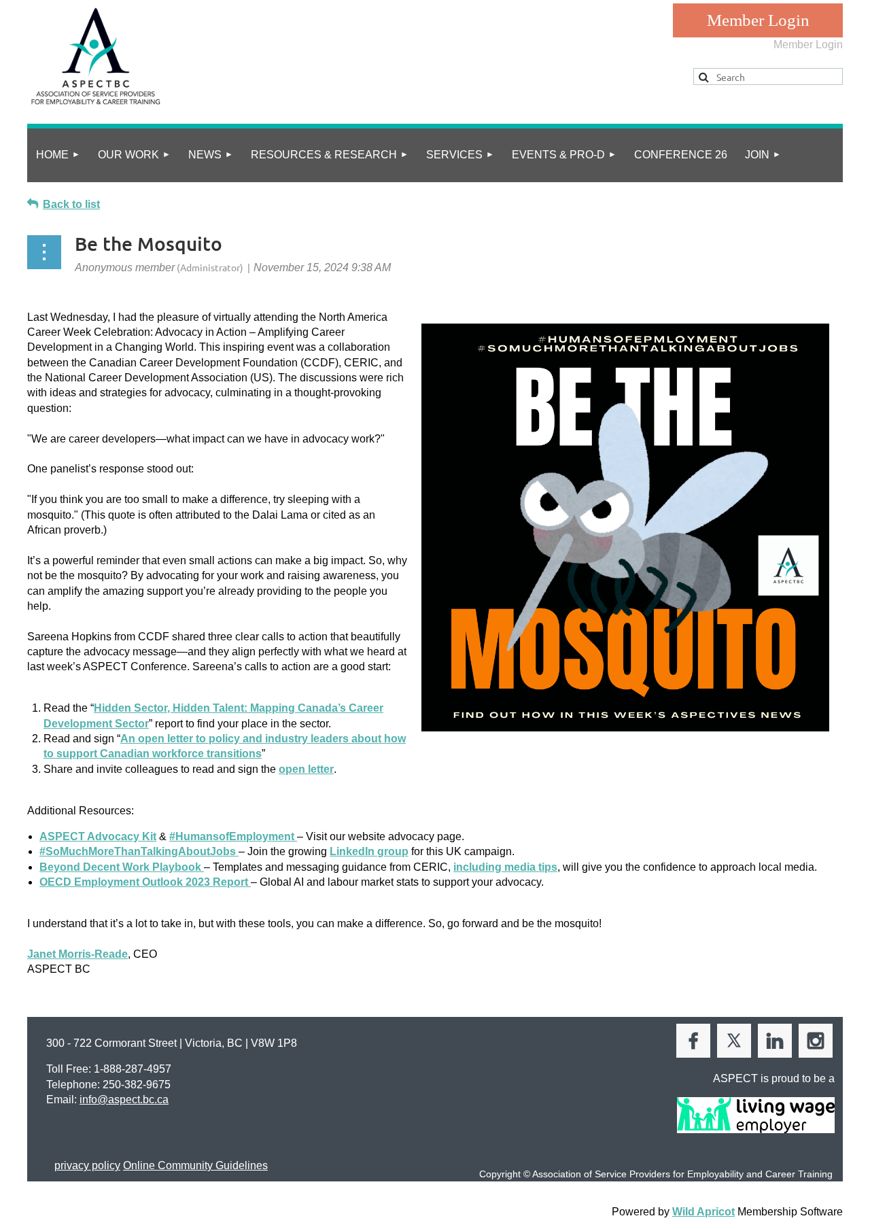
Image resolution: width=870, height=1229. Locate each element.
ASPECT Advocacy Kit (97, 836)
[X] (734, 1041)
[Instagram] (816, 1041)
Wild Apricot (703, 1211)
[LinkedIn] (775, 1041)
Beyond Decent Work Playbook (121, 867)
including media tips (505, 867)
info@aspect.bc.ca (124, 1099)
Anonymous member (125, 267)
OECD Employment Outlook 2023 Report (145, 882)
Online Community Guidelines (195, 1165)
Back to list (71, 204)
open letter (306, 769)
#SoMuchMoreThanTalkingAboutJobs (139, 851)
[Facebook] (693, 1041)
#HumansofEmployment (233, 836)
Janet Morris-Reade (77, 954)
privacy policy (87, 1165)
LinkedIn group (369, 851)
